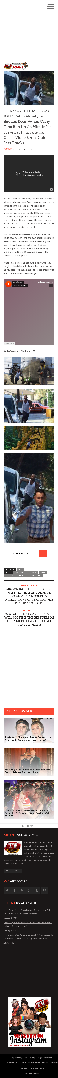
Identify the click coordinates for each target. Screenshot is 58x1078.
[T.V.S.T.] (16, 66)
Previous (22, 553)
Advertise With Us (32, 1073)
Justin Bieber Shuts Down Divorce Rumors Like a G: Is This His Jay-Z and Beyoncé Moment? (27, 912)
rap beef (22, 575)
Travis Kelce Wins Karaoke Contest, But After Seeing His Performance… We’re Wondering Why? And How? (28, 937)
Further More (13, 871)
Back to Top (27, 826)
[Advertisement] (29, 30)
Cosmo (8, 149)
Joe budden (10, 575)
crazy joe (18, 572)
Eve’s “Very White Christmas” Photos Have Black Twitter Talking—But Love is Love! (28, 924)
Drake (42, 572)
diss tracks (31, 572)
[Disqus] (29, 670)
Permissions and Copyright (32, 1068)
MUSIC (20, 569)
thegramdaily (35, 575)
